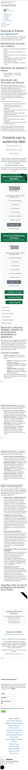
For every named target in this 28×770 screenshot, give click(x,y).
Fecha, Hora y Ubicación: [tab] (8, 313)
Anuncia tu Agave (14, 737)
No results (13, 5)
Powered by (3, 759)
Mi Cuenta (14, 741)
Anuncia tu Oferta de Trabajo (14, 730)
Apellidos (3, 697)
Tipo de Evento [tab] (5, 307)
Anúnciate (3, 23)
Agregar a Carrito (14, 225)
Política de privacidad (14, 748)
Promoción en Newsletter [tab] (8, 320)
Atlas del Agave (8, 14)
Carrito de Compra (14, 744)
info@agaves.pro (19, 653)
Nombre (3, 693)
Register (8, 24)
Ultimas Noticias (8, 20)
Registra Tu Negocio (14, 718)
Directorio (6, 19)
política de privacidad (18, 708)
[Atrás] (0, 758)
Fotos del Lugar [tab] (5, 310)
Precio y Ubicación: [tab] (6, 316)
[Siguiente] (2, 758)
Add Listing (4, 26)
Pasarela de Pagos (14, 746)
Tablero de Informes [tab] (7, 323)
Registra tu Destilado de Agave (14, 723)
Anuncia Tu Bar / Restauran (14, 721)
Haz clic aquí (14, 621)
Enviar (3, 711)
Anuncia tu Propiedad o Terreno (14, 735)
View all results (5, 5)
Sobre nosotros (14, 753)
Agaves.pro (12, 34)
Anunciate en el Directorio (14, 732)
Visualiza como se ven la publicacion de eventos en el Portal (14, 587)
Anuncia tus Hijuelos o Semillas (14, 739)
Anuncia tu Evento (14, 728)
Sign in (3, 24)
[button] (14, 767)
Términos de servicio (14, 751)
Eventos (6, 17)
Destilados (6, 16)
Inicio (5, 13)
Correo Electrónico (6, 701)
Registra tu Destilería (14, 725)
